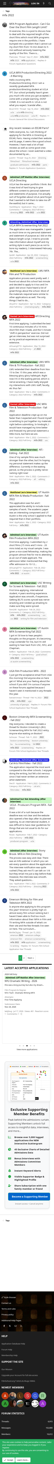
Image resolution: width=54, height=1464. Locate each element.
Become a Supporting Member (30, 1196)
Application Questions (26, 63)
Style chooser (9, 1297)
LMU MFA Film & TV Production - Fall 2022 (29, 363)
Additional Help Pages (11, 1320)
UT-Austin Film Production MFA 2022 (29, 536)
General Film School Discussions (30, 119)
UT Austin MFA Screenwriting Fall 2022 (29, 629)
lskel (11, 391)
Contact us (6, 1303)
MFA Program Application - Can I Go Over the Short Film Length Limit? (29, 25)
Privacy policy (8, 1314)
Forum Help (7, 1349)
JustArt (12, 157)
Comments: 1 (15, 209)
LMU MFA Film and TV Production (29, 272)
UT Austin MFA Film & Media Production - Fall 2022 (29, 496)
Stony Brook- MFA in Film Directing (27, 852)
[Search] (50, 3)
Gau (11, 883)
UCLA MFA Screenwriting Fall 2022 (28, 224)
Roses (12, 834)
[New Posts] (44, 3)
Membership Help (10, 1355)
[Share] (21, 1014)
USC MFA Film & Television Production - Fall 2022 (28, 407)
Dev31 (12, 783)
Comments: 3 (43, 391)
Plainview (13, 57)
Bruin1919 (13, 109)
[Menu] (4, 3)
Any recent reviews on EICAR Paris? (29, 128)
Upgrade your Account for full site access (20, 1375)
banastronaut (15, 697)
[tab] (20, 1045)
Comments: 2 (43, 476)
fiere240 (12, 609)
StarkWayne (14, 206)
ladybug (8, 1011)
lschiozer (13, 737)
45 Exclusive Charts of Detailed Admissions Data (32, 1151)
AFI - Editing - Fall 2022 (26, 451)
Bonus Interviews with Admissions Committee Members (27, 1161)
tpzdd (12, 255)
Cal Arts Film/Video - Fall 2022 (28, 762)
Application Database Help (13, 1343)
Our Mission (7, 1369)
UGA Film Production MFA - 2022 (27, 671)
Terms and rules (9, 1308)
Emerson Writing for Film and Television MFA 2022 (26, 901)
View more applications (27, 1049)
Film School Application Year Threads (32, 751)
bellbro (12, 651)
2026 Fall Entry (11, 974)
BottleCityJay (15, 932)
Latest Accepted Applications (26, 968)
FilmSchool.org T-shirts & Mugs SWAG (18, 1381)
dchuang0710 (15, 346)
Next (30, 958)
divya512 (13, 303)
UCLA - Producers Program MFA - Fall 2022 (30, 805)
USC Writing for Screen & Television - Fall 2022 (30, 584)
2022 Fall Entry (38, 209)
